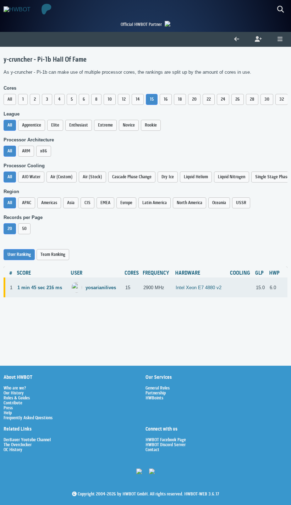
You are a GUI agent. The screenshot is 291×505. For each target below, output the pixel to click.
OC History (13, 450)
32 (281, 99)
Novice (129, 125)
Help (8, 413)
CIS (87, 203)
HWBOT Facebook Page (166, 440)
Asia (71, 203)
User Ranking (19, 254)
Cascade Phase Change (132, 177)
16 (166, 99)
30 (266, 99)
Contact (152, 450)
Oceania (219, 203)
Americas (49, 203)
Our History (14, 393)
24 (223, 99)
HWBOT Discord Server (166, 445)
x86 (43, 151)
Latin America (154, 203)
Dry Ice (167, 177)
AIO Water (31, 177)
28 (252, 99)
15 (152, 99)
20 (194, 99)
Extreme (105, 125)
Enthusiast (78, 125)
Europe (126, 203)
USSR (241, 203)
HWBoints (154, 398)
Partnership (156, 393)
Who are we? (15, 388)
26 (237, 99)
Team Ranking (52, 254)
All (9, 99)
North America (189, 203)
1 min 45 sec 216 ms (39, 287)
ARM (26, 151)
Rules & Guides (17, 398)
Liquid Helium (196, 177)
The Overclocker (18, 445)
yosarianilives (101, 287)
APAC (26, 203)
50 (24, 228)
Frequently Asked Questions (28, 418)
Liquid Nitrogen (231, 177)
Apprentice (31, 125)
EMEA (105, 203)
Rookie (151, 125)
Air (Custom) (61, 177)
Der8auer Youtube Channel (27, 440)
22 (209, 99)
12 (124, 99)
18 (180, 99)
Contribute (13, 403)
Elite (55, 125)
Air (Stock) (92, 177)
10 (110, 99)
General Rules (158, 388)
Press (8, 408)
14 (138, 99)
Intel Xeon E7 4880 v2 (198, 287)
